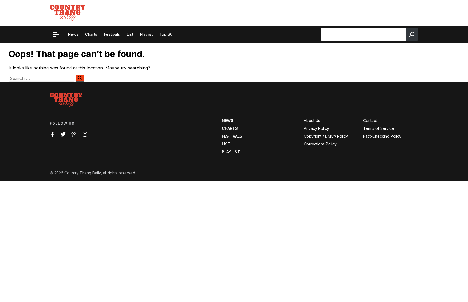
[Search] (412, 34)
